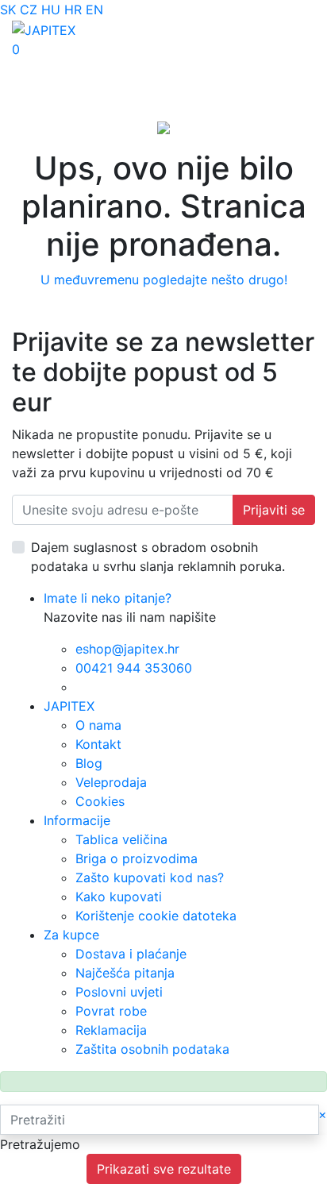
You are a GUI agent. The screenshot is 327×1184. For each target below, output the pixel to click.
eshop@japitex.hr (127, 649)
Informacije (77, 820)
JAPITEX (69, 706)
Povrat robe (111, 1011)
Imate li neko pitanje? (107, 598)
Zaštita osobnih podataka (152, 1049)
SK (8, 9)
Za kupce (71, 935)
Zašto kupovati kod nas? (149, 877)
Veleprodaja (111, 782)
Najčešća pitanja (125, 973)
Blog (88, 763)
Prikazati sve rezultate (164, 1169)
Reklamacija (111, 1030)
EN (94, 9)
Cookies (100, 801)
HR (73, 9)
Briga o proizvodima (136, 858)
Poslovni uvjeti (119, 992)
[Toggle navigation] (35, 69)
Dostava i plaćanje (131, 954)
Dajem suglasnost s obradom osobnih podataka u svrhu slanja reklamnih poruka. (158, 556)
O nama (98, 725)
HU (50, 9)
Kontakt (98, 744)
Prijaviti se (274, 510)
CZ (28, 9)
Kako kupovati (118, 896)
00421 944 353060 (133, 668)
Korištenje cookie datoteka (156, 916)
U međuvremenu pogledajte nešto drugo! (163, 279)
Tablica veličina (121, 839)
